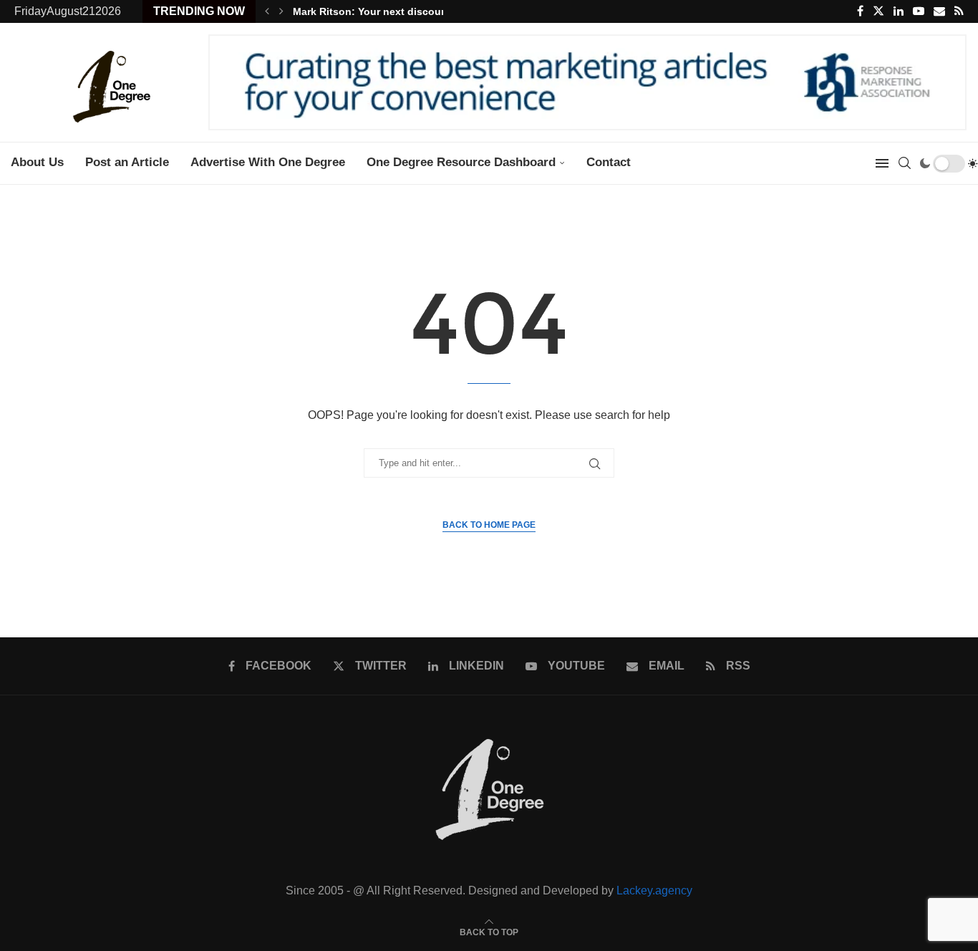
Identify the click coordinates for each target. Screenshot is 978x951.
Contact (608, 162)
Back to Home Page (489, 525)
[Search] (904, 163)
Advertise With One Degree (267, 162)
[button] (267, 11)
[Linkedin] (899, 11)
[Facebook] (860, 11)
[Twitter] (878, 11)
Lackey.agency (654, 890)
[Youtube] (918, 11)
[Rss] (959, 11)
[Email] (939, 11)
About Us (37, 162)
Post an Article (127, 162)
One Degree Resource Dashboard (461, 162)
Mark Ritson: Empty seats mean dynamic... (396, 11)
